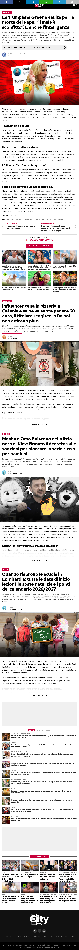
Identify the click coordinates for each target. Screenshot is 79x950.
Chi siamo (8, 936)
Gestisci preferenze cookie (64, 936)
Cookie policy (36, 936)
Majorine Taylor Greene (24, 219)
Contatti (17, 936)
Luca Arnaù (16, 338)
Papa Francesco (40, 219)
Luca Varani (16, 56)
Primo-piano (52, 219)
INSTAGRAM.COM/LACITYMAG (40, 240)
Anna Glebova (17, 474)
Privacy (26, 936)
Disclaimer (48, 936)
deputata (10, 219)
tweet (61, 219)
